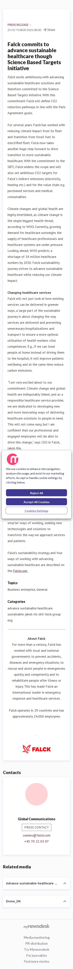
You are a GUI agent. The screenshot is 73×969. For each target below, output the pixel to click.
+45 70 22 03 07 (36, 841)
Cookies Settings (36, 510)
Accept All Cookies (37, 501)
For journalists (36, 955)
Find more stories (36, 961)
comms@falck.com (36, 835)
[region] (36, 484)
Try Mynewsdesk (36, 949)
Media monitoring (37, 937)
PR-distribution (36, 943)
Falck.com (20, 571)
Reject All (36, 493)
